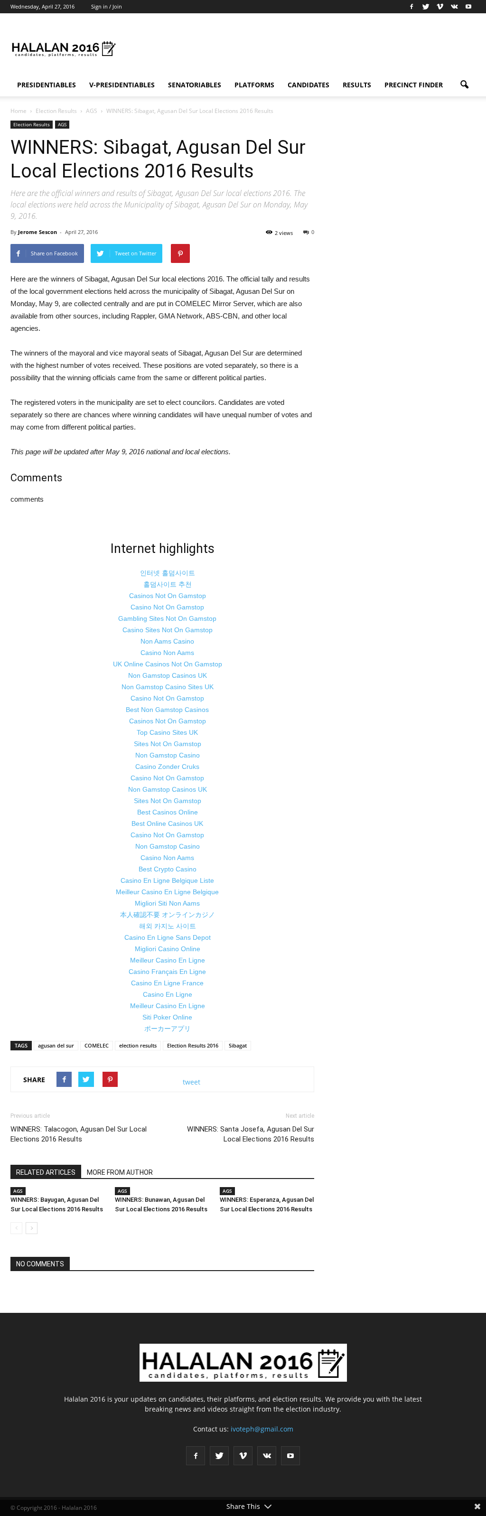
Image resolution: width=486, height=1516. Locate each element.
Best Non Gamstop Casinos (167, 709)
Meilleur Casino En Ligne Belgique (167, 892)
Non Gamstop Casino (167, 755)
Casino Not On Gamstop (167, 607)
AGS (62, 124)
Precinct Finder (413, 84)
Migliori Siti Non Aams (167, 903)
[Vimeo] (440, 6)
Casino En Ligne (167, 994)
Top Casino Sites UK (167, 732)
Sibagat (238, 1045)
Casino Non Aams (167, 652)
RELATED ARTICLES (45, 1172)
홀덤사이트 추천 (167, 584)
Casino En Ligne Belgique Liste (167, 880)
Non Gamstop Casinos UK (167, 675)
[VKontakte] (454, 6)
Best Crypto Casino (167, 869)
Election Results (31, 124)
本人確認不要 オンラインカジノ (167, 914)
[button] (464, 85)
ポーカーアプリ (167, 1028)
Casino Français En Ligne (167, 971)
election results (138, 1045)
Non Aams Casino (167, 641)
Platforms (254, 84)
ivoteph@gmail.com (262, 1428)
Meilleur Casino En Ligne (167, 960)
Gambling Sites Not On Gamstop (167, 618)
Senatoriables (194, 84)
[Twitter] (426, 6)
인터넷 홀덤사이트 (167, 573)
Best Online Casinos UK (167, 823)
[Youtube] (468, 6)
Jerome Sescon (37, 231)
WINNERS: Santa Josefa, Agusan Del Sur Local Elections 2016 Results (250, 1134)
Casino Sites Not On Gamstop (167, 630)
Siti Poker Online (167, 1017)
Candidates (308, 84)
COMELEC (96, 1045)
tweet (191, 1081)
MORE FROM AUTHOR (120, 1172)
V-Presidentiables (122, 84)
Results (357, 84)
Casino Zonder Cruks (167, 766)
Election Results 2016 (192, 1045)
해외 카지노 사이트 (167, 926)
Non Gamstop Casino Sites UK (168, 687)
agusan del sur (56, 1045)
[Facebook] (411, 6)
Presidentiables (46, 84)
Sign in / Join (106, 6)
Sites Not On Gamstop (167, 744)
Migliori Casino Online (167, 949)
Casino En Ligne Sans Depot (167, 937)
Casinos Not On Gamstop (167, 595)
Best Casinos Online (167, 812)
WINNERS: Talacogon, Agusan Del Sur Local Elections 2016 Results (78, 1134)
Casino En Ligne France (167, 983)
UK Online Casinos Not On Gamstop (167, 664)
